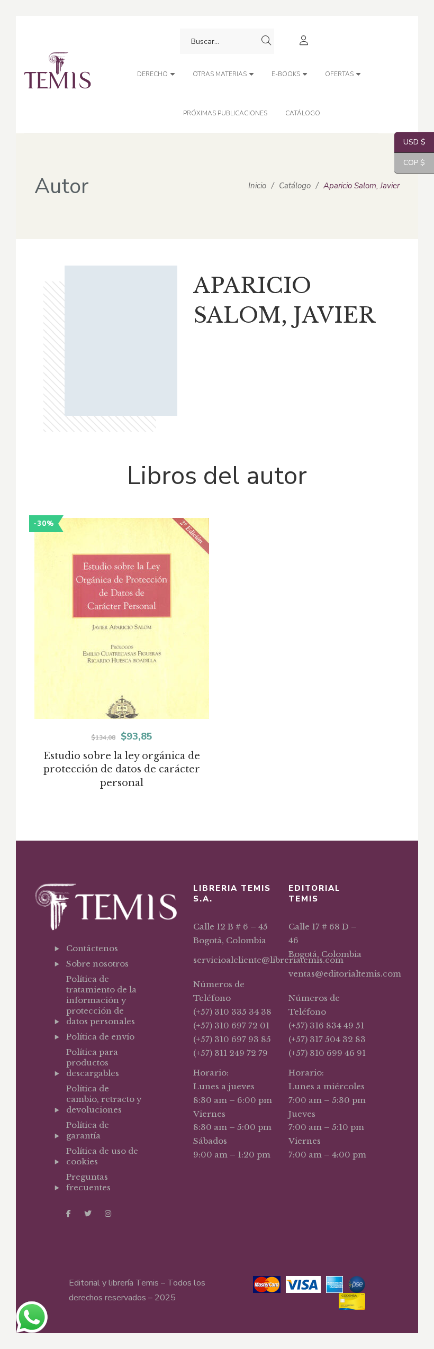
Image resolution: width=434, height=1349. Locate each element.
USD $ (410, 142)
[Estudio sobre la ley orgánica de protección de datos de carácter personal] (121, 640)
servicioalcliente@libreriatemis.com (268, 960)
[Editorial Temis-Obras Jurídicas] (57, 74)
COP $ (409, 163)
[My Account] (305, 42)
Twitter (88, 1213)
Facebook (68, 1213)
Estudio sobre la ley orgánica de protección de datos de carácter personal (121, 769)
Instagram (108, 1213)
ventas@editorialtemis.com (344, 974)
